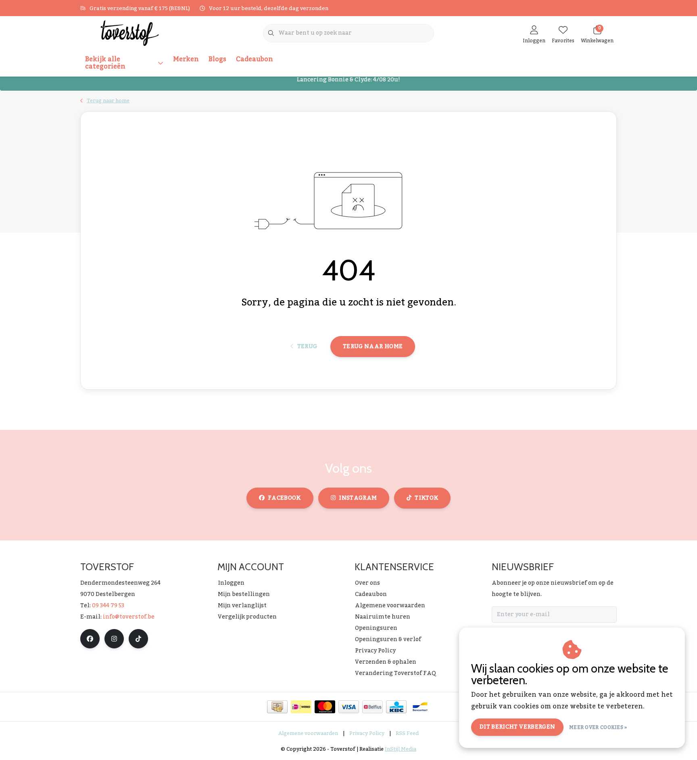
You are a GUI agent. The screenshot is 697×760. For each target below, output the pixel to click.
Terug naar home (373, 346)
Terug (307, 346)
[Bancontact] (420, 706)
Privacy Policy (366, 733)
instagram (358, 498)
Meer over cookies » (598, 727)
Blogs (217, 59)
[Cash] (277, 706)
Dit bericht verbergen (517, 727)
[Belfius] (372, 706)
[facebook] (90, 638)
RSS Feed (407, 733)
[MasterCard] (325, 706)
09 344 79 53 (108, 605)
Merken (186, 59)
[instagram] (114, 638)
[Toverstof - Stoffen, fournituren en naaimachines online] (129, 32)
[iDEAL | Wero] (301, 706)
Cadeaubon (254, 59)
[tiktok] (138, 638)
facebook (284, 498)
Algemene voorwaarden (308, 733)
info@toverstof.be (128, 617)
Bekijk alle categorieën (105, 63)
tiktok (426, 498)
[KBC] (396, 706)
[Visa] (348, 706)
